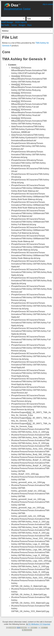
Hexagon (22, 25)
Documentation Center (17, 9)
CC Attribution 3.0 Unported (39, 624)
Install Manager (7, 22)
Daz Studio (5, 25)
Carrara (14, 25)
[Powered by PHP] (22, 627)
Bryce (29, 25)
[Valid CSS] (43, 627)
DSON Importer (21, 22)
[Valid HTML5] (32, 627)
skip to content (48, 4)
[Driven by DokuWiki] (27, 630)
